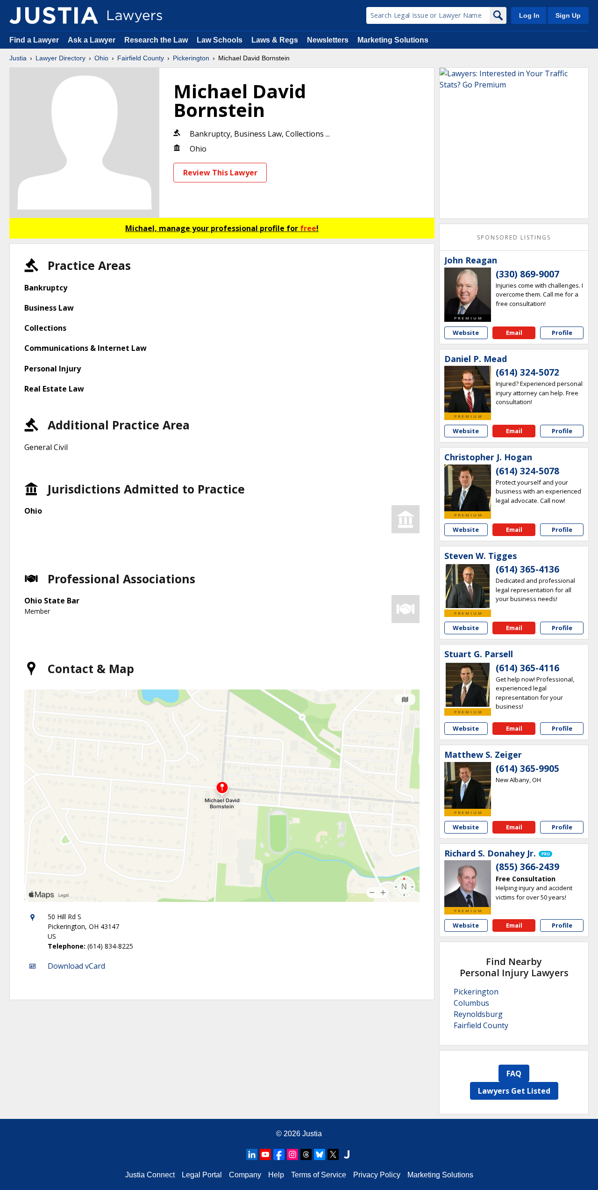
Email (514, 332)
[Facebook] (279, 1154)
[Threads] (306, 1154)
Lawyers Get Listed (514, 1091)
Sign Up (568, 15)
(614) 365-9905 (527, 768)
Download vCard (76, 966)
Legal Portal (202, 1175)
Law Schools (219, 40)
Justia (18, 58)
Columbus (471, 1003)
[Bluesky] (319, 1154)
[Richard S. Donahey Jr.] (467, 883)
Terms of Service (318, 1175)
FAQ (513, 1073)
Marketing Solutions (392, 40)
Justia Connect (150, 1175)
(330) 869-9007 (527, 274)
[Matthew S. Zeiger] (467, 785)
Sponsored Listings (514, 237)
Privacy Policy (376, 1175)
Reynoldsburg (478, 1014)
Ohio (101, 58)
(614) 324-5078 (527, 471)
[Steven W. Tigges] (467, 586)
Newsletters (328, 40)
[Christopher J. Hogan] (467, 487)
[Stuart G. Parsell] (467, 684)
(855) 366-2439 (527, 867)
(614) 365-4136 (527, 569)
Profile (562, 332)
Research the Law (156, 40)
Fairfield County (140, 58)
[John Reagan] (467, 291)
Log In (529, 15)
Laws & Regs (274, 40)
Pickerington (191, 58)
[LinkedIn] (251, 1154)
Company (245, 1175)
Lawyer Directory (60, 58)
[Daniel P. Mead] (467, 389)
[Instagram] (292, 1154)
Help (276, 1175)
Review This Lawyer (220, 172)
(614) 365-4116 (527, 668)
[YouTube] (265, 1154)
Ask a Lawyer (92, 40)
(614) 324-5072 (527, 372)
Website (466, 332)
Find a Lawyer (34, 40)
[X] (333, 1154)
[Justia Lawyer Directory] (53, 15)
